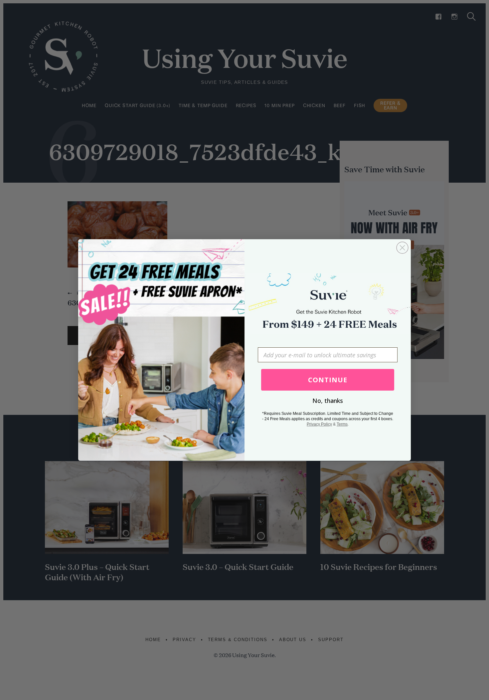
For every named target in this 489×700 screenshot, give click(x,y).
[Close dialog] (402, 248)
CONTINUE (327, 379)
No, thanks (327, 401)
